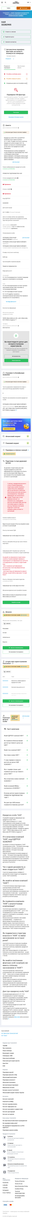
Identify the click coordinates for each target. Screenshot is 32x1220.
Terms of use (18, 1183)
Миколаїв (17, 1017)
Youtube (5, 1187)
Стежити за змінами (10, 31)
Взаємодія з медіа (8, 1053)
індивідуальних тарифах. (16, 15)
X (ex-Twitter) (7, 1192)
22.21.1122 (5, 693)
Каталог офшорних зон (9, 1106)
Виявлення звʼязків (8, 1087)
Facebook (5, 1182)
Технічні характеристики (20, 1192)
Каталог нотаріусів (8, 1114)
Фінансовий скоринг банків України (13, 1092)
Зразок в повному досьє (17, 647)
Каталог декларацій (9, 1111)
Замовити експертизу (10, 42)
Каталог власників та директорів (13, 1109)
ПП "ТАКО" (4, 1035)
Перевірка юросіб (8, 1072)
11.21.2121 (5, 687)
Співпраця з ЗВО (8, 1055)
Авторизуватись (16, 356)
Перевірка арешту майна (10, 1130)
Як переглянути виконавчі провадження (15, 1120)
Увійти (8, 8)
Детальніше (25, 237)
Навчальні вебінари (9, 1058)
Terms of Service (20, 1181)
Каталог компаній (8, 1099)
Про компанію (7, 1048)
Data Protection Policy (21, 1186)
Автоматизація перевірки (10, 1085)
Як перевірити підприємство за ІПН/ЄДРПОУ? (14, 1126)
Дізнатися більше (9, 429)
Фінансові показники (9, 1082)
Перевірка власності (9, 1080)
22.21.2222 (5, 680)
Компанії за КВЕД (8, 1101)
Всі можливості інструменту (16, 652)
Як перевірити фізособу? (10, 1123)
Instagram (6, 1190)
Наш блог (5, 1063)
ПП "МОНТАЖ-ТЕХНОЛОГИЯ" (9, 1033)
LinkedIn (5, 1185)
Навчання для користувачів (11, 1060)
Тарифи (5, 1045)
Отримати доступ (10, 453)
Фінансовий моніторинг (10, 1077)
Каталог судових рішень (10, 1104)
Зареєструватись (16, 360)
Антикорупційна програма (20, 1196)
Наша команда (7, 1050)
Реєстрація (24, 8)
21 (16, 410)
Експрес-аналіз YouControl (11, 1090)
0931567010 (6, 327)
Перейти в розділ (16, 602)
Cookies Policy (19, 1189)
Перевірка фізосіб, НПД (10, 1075)
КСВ (4, 1066)
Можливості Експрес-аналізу (16, 117)
